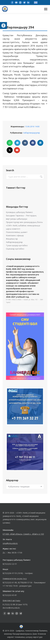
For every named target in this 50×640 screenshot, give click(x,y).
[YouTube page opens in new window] (16, 2)
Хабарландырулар (31, 132)
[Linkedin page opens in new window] (28, 2)
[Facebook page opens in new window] (12, 2)
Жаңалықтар (12, 239)
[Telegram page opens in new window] (24, 2)
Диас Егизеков (39, 634)
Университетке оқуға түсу (15, 578)
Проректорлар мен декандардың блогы (24, 222)
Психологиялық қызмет (16, 232)
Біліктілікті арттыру (11, 600)
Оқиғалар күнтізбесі (15, 248)
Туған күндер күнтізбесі (17, 245)
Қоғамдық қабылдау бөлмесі (19, 212)
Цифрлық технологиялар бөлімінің (31, 630)
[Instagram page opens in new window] (20, 2)
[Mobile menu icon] (45, 9)
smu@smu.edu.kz (10, 543)
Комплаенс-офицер (15, 235)
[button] (3, 25)
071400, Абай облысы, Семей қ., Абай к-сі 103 (23, 534)
